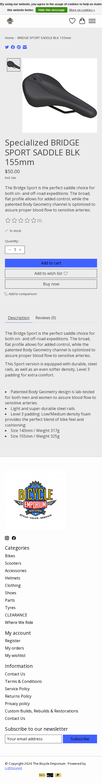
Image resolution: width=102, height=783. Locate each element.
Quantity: (12, 241)
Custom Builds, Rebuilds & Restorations (41, 711)
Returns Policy (18, 696)
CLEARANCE (16, 615)
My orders (14, 648)
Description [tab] (18, 317)
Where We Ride (19, 622)
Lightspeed (13, 768)
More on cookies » (82, 10)
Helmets (12, 578)
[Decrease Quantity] (9, 249)
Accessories (15, 570)
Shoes (10, 593)
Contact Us (15, 674)
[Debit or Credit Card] (50, 775)
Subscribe (80, 739)
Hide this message (51, 10)
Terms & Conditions (23, 681)
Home (9, 38)
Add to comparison (23, 294)
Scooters (13, 563)
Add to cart (51, 263)
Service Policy (17, 688)
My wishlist (15, 655)
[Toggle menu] (92, 21)
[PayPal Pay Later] (58, 775)
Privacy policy (17, 703)
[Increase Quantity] (20, 249)
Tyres (10, 607)
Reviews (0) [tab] (45, 317)
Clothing (13, 585)
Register (13, 640)
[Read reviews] (21, 221)
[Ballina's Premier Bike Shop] (10, 21)
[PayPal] (42, 775)
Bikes (10, 556)
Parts (10, 600)
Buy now (51, 284)
